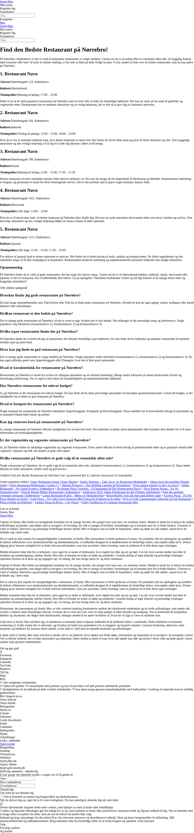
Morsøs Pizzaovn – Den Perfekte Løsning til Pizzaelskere (96, 485)
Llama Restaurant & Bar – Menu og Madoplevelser (73, 495)
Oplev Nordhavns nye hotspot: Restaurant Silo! (109, 502)
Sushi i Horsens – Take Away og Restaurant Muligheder (113, 481)
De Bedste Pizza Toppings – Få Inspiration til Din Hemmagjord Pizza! (99, 488)
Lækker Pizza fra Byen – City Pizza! (57, 502)
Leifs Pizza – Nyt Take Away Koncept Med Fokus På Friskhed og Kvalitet (75, 499)
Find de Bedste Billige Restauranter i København (50, 492)
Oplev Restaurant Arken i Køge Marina (53, 481)
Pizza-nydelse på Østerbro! (16, 502)
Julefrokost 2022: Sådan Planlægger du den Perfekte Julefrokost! (121, 492)
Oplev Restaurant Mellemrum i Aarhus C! (34, 485)
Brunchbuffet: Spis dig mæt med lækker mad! (133, 495)
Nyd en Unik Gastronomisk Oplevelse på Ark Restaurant (157, 499)
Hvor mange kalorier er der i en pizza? (156, 485)
